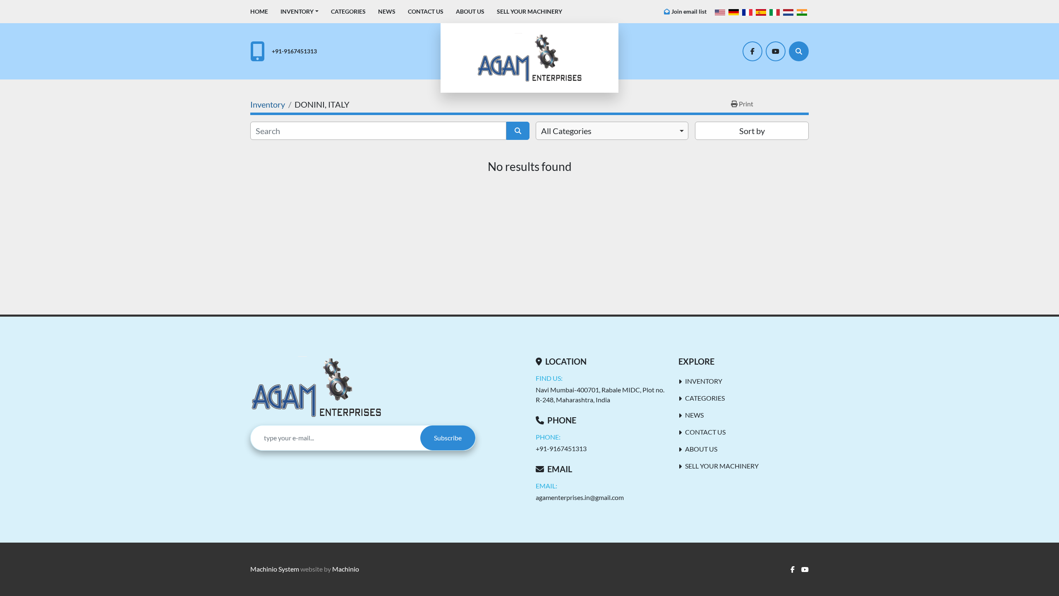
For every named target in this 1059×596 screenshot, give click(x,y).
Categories (348, 11)
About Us (470, 11)
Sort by (752, 131)
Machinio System (274, 569)
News (386, 11)
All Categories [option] (566, 131)
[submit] (518, 131)
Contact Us (425, 11)
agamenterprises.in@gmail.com (580, 497)
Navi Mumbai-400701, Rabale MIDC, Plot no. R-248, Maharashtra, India (600, 395)
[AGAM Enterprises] (316, 387)
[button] (299, 11)
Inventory (297, 11)
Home (259, 11)
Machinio (345, 569)
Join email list (689, 11)
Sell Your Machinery (529, 11)
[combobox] (612, 131)
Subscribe (448, 438)
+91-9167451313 (294, 51)
